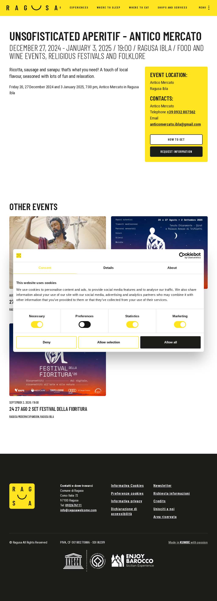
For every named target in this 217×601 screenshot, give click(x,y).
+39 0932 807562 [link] (181, 112)
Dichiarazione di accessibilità (124, 511)
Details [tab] (108, 268)
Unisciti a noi (163, 509)
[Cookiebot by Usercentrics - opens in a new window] (182, 255)
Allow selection (108, 342)
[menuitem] (79, 8)
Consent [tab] (45, 268)
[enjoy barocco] (132, 560)
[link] (57, 359)
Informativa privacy (126, 501)
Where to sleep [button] (109, 7)
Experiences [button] (79, 7)
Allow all (170, 342)
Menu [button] (202, 7)
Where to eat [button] (139, 7)
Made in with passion (188, 542)
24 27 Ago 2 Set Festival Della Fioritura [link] (48, 408)
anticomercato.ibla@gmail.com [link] (175, 124)
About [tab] (172, 268)
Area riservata (165, 517)
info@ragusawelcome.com (78, 510)
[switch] (85, 324)
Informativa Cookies (127, 486)
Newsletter (162, 486)
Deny (46, 342)
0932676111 (73, 505)
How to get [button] (176, 139)
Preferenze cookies (127, 493)
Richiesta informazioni (171, 493)
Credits (159, 501)
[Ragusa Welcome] (32, 8)
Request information (176, 151)
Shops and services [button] (172, 7)
